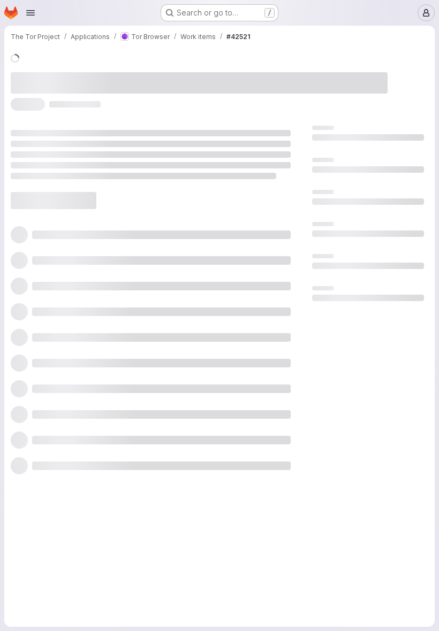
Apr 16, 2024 (134, 74)
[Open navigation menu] (30, 12)
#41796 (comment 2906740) (219, 94)
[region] (215, 217)
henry (181, 74)
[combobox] (332, 317)
